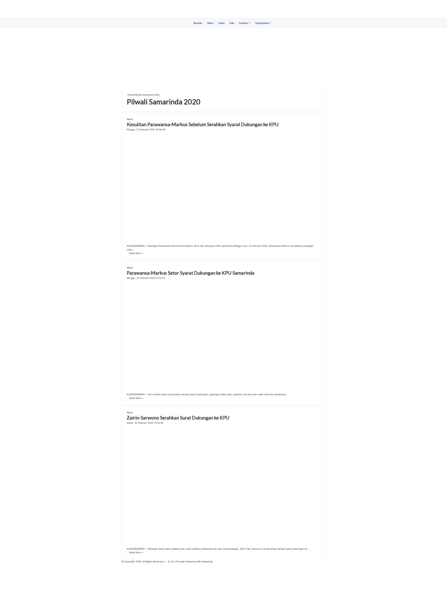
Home (130, 94)
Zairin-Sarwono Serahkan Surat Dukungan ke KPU (178, 418)
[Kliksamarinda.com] (223, 9)
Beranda (198, 23)
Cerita (221, 23)
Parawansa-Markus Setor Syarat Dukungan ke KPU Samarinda (190, 273)
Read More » (136, 253)
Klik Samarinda (205, 561)
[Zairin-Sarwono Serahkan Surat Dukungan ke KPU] (187, 545)
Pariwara (243, 23)
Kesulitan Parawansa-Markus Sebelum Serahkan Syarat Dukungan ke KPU (203, 124)
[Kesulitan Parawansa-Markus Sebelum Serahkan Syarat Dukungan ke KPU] (183, 242)
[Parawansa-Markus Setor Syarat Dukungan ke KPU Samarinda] (183, 390)
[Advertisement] (223, 58)
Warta (210, 23)
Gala (231, 23)
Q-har (171, 561)
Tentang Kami (262, 23)
